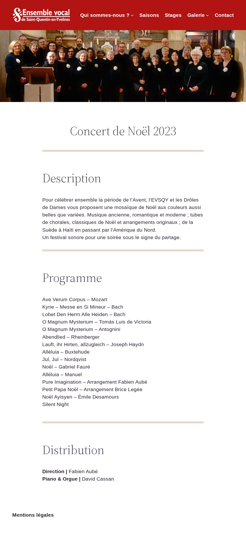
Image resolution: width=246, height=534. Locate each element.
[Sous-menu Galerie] (207, 14)
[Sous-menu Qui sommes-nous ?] (132, 14)
